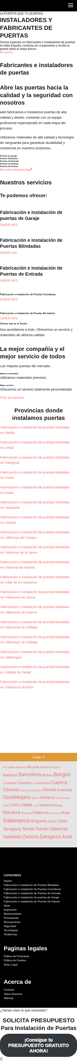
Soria (62, 821)
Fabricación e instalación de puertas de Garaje (31, 897)
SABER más (8, 252)
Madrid (45, 805)
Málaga (57, 805)
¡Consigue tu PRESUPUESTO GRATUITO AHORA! (38, 1045)
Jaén (6, 805)
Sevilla (52, 821)
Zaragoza (50, 836)
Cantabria (9, 783)
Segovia (39, 820)
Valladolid (12, 836)
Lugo (35, 805)
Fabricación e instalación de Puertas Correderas (32, 889)
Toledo (42, 828)
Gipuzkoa (35, 790)
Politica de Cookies (15, 960)
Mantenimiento (12, 913)
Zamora (30, 836)
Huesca (47, 797)
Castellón (24, 783)
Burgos (62, 774)
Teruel (28, 828)
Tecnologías (11, 930)
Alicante (33, 767)
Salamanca (16, 820)
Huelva (35, 798)
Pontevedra (54, 813)
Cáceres (11, 789)
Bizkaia (47, 775)
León (15, 804)
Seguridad (10, 926)
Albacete (20, 767)
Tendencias (10, 934)
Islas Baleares (63, 798)
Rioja (65, 812)
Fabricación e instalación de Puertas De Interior (32, 901)
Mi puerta (6, 52)
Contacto (9, 989)
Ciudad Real (41, 783)
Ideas (7, 905)
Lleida (26, 804)
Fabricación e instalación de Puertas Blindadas (31, 884)
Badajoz (10, 775)
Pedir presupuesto (12, 397)
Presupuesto (11, 917)
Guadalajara (16, 797)
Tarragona (12, 829)
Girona (49, 789)
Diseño (8, 880)
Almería (45, 767)
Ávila (67, 836)
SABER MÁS (9, 224)
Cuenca (59, 782)
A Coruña (8, 767)
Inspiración (10, 909)
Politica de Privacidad (16, 956)
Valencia (58, 828)
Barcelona (30, 774)
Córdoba (24, 790)
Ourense (26, 813)
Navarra (11, 812)
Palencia (40, 812)
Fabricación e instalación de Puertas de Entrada (32, 893)
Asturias (56, 767)
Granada (64, 790)
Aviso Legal (10, 964)
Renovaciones (12, 921)
